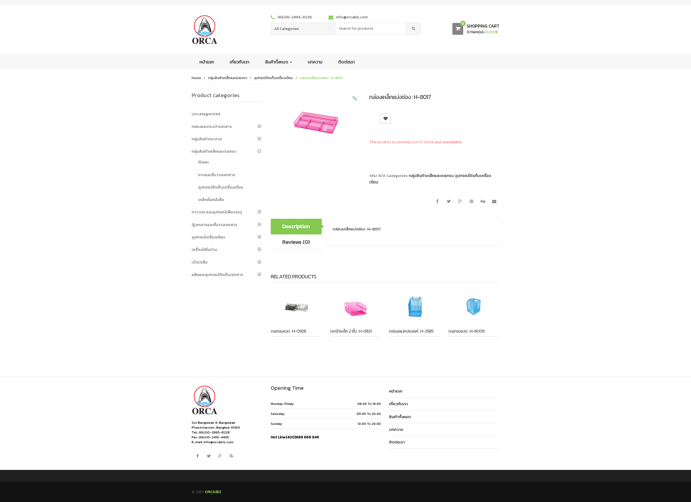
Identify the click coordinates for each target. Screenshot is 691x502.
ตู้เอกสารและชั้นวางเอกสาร (214, 224)
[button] (354, 99)
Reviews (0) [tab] (296, 242)
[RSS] (231, 456)
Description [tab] (296, 226)
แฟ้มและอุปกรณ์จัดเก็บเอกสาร (217, 274)
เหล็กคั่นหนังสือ (211, 199)
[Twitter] (208, 456)
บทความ (315, 62)
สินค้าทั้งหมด (277, 62)
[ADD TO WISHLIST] (385, 119)
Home (196, 77)
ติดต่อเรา (346, 62)
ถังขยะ (203, 162)
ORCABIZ (213, 492)
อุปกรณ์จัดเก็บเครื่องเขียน (273, 77)
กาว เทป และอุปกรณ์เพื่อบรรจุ (217, 212)
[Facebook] (197, 456)
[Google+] (220, 456)
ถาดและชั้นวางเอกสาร (216, 175)
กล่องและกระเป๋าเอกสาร (212, 126)
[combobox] (371, 29)
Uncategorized (206, 114)
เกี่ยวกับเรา (239, 62)
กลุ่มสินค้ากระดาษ (207, 139)
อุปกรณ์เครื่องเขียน (208, 237)
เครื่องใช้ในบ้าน (204, 249)
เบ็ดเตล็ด (200, 262)
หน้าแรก (206, 62)
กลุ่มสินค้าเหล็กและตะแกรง (227, 77)
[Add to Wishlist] (288, 344)
